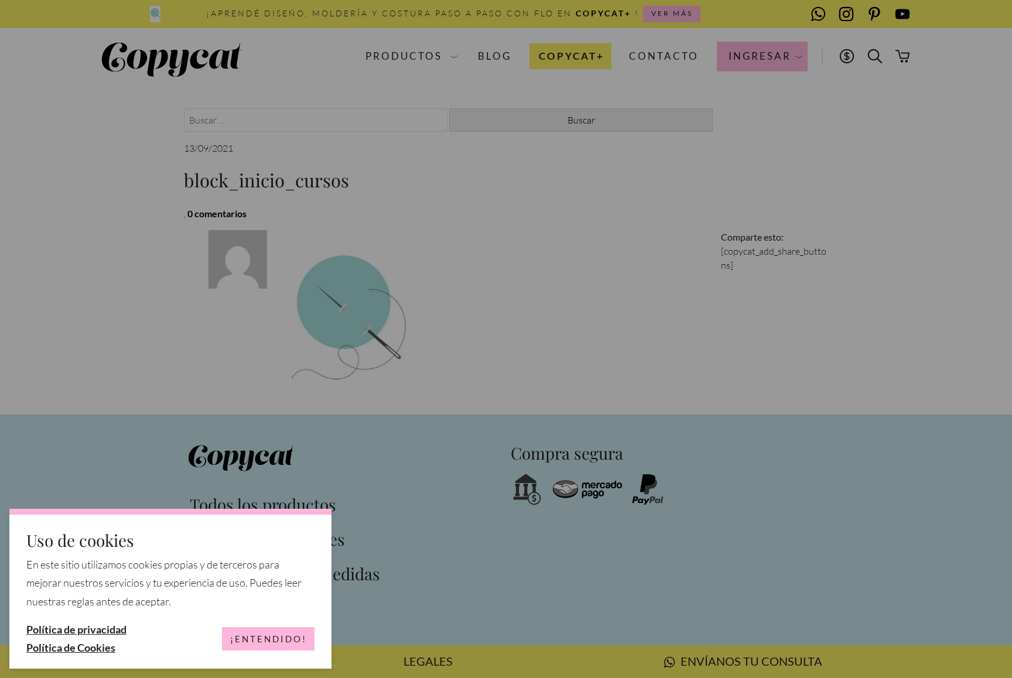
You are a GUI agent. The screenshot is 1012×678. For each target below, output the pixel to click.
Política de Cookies (70, 648)
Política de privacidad (76, 630)
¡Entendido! (268, 639)
